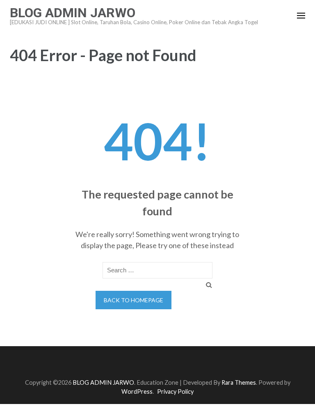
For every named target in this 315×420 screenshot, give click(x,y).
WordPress (137, 391)
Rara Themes (238, 382)
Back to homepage (133, 300)
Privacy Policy (175, 391)
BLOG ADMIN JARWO (72, 13)
